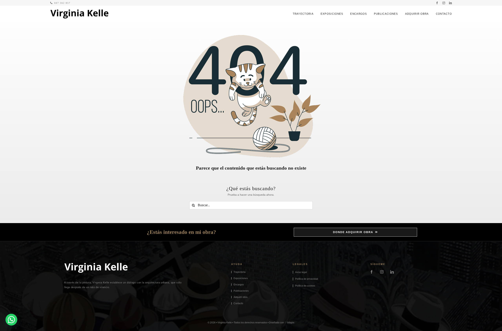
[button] (11, 320)
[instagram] (443, 3)
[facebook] (437, 3)
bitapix (290, 322)
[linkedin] (450, 3)
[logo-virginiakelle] (79, 10)
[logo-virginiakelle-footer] (96, 264)
